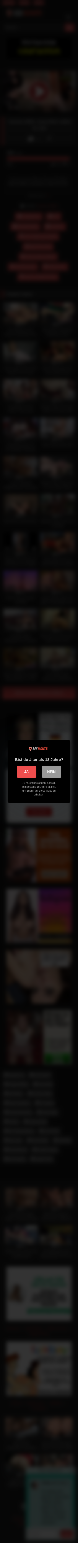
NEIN (51, 772)
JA (26, 772)
